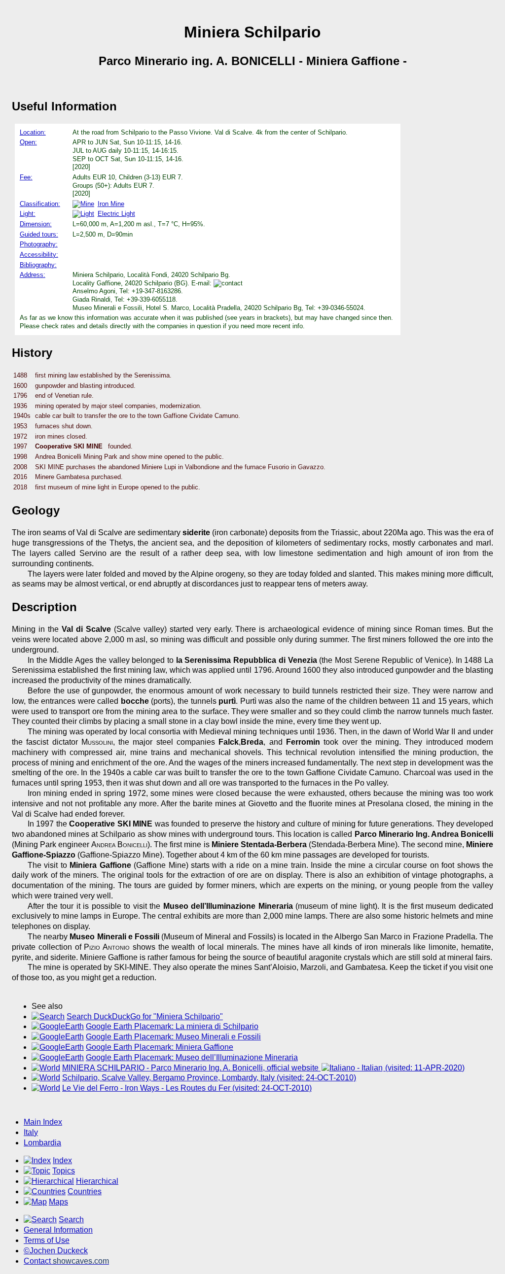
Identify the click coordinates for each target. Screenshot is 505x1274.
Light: (28, 213)
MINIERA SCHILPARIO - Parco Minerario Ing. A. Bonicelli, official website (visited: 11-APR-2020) (263, 1068)
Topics (63, 1171)
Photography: (39, 244)
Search (71, 1219)
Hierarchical (97, 1181)
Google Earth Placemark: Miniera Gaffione (159, 1047)
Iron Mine (111, 203)
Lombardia (42, 1142)
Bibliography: (38, 265)
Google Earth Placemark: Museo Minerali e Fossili (173, 1037)
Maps (58, 1202)
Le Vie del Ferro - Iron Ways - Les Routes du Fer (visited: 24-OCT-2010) (187, 1088)
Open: (28, 142)
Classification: (40, 203)
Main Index (43, 1122)
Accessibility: (39, 254)
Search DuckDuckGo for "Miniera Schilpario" (145, 1016)
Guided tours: (39, 234)
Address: (32, 274)
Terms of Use (47, 1240)
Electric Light (116, 213)
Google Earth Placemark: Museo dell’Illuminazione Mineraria (192, 1057)
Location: (33, 132)
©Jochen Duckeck (56, 1250)
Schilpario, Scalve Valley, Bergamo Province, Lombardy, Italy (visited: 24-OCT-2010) (209, 1077)
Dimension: (36, 224)
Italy (31, 1132)
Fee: (26, 177)
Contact (66, 1261)
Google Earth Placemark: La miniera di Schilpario (172, 1026)
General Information (58, 1230)
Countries (85, 1191)
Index (62, 1160)
